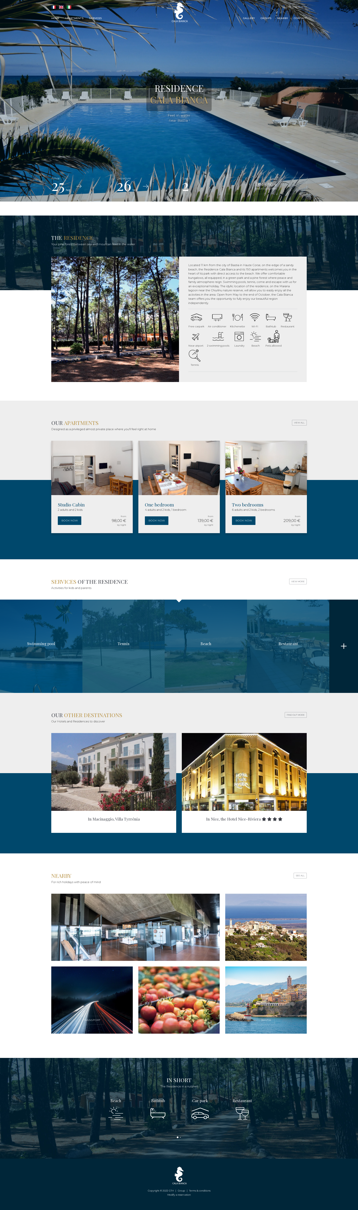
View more (298, 581)
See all (300, 875)
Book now (266, 186)
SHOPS (179, 1020)
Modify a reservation (179, 1194)
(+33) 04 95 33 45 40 (296, 6)
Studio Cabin (71, 504)
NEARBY (282, 18)
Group (181, 1190)
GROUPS (265, 18)
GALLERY (249, 18)
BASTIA (266, 1020)
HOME (55, 18)
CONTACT (300, 18)
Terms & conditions (200, 1190)
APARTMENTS (74, 18)
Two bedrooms (247, 504)
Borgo (266, 947)
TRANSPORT (92, 1020)
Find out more (296, 714)
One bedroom (159, 504)
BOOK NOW (69, 520)
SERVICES (95, 18)
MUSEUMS (135, 947)
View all (299, 422)
